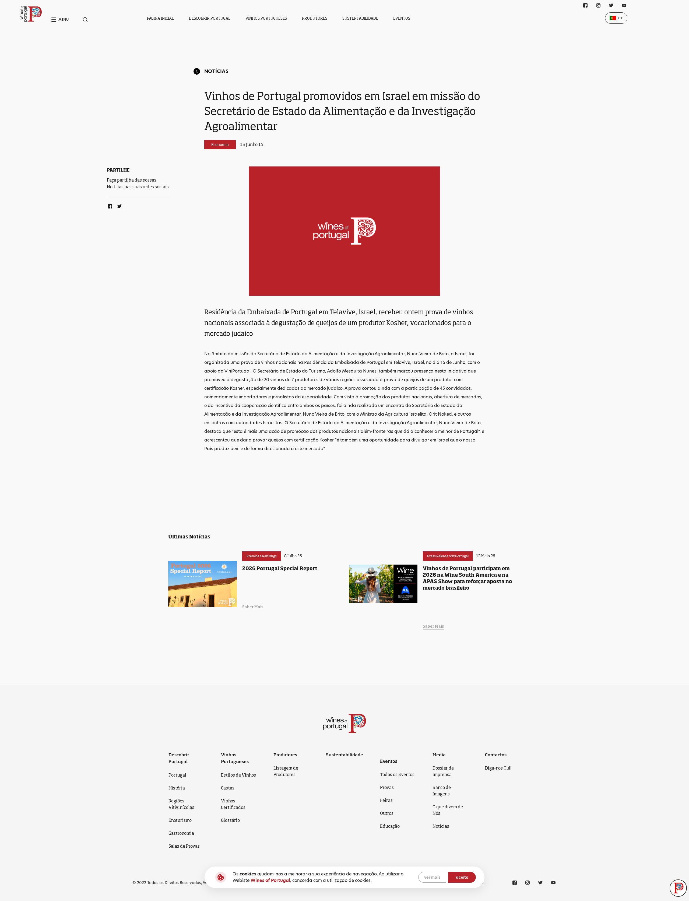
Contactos (496, 754)
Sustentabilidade (360, 18)
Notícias (216, 71)
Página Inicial (160, 18)
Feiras (386, 800)
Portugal (177, 775)
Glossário (230, 820)
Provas (387, 787)
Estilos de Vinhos (238, 775)
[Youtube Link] (624, 5)
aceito (462, 877)
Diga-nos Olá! (498, 768)
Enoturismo (180, 820)
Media (439, 754)
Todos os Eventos (397, 774)
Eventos (401, 18)
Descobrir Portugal (209, 18)
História (176, 788)
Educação (390, 826)
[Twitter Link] (118, 205)
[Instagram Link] (598, 5)
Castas (227, 788)
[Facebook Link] (109, 205)
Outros (386, 813)
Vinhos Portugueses (266, 18)
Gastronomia (181, 833)
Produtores (314, 18)
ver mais (432, 877)
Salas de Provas (184, 846)
